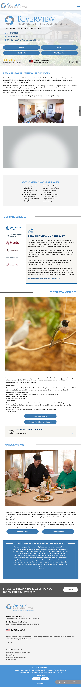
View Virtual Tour (59, 53)
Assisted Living (36, 28)
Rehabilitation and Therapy (15, 228)
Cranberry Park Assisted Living (14, 242)
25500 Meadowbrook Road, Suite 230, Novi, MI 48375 (22, 624)
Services (21, 47)
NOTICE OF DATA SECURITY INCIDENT (18, 653)
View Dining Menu (22, 531)
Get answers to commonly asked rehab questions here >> (45, 278)
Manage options (40, 683)
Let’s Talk (70, 590)
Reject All (45, 678)
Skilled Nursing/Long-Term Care (16, 235)
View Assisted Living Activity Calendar (40, 422)
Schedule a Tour (21, 53)
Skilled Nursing (10, 28)
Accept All (36, 678)
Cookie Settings (11, 659)
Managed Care (14, 265)
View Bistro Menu (58, 531)
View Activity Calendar (40, 416)
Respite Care (14, 250)
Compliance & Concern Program (16, 657)
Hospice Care (14, 257)
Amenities (59, 47)
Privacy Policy (10, 655)
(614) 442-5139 (12, 36)
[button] (25, 122)
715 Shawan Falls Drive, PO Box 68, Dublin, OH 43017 (22, 618)
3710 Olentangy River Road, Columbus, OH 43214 (24, 40)
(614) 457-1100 (12, 33)
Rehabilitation (23, 28)
